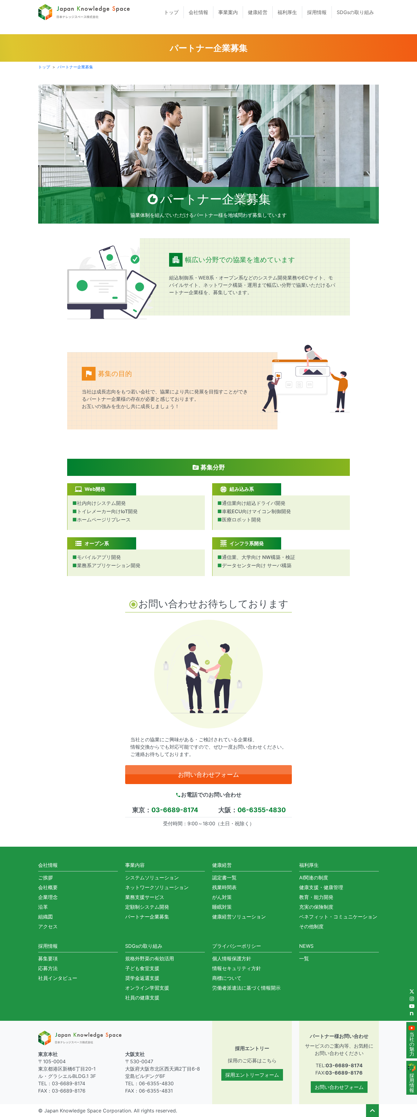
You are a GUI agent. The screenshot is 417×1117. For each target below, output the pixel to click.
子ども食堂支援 (142, 968)
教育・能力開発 (316, 897)
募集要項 (48, 958)
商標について (226, 978)
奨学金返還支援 (142, 978)
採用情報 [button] (411, 1082)
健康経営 (257, 12)
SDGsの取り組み (355, 12)
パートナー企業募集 (75, 67)
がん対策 (222, 897)
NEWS (306, 946)
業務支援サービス (144, 897)
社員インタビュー (57, 978)
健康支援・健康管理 (321, 887)
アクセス (48, 926)
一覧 (304, 958)
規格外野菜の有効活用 (149, 958)
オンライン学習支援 (147, 988)
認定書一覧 (224, 877)
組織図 (45, 917)
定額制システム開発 (147, 907)
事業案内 (228, 12)
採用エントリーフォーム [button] (252, 1075)
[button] (372, 1110)
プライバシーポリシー (236, 946)
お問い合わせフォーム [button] (208, 774)
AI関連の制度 (313, 877)
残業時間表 (224, 887)
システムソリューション (152, 877)
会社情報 (198, 12)
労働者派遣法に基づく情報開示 (246, 988)
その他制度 (311, 926)
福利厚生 (287, 12)
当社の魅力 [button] (411, 1044)
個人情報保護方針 (231, 958)
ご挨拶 (45, 877)
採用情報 (317, 12)
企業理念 (48, 897)
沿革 (43, 907)
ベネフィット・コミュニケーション (338, 917)
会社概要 (48, 887)
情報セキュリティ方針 (236, 968)
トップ (171, 12)
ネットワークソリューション (157, 887)
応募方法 (48, 968)
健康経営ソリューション (239, 917)
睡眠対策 (222, 907)
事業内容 (135, 865)
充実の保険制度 (316, 907)
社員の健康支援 (142, 998)
